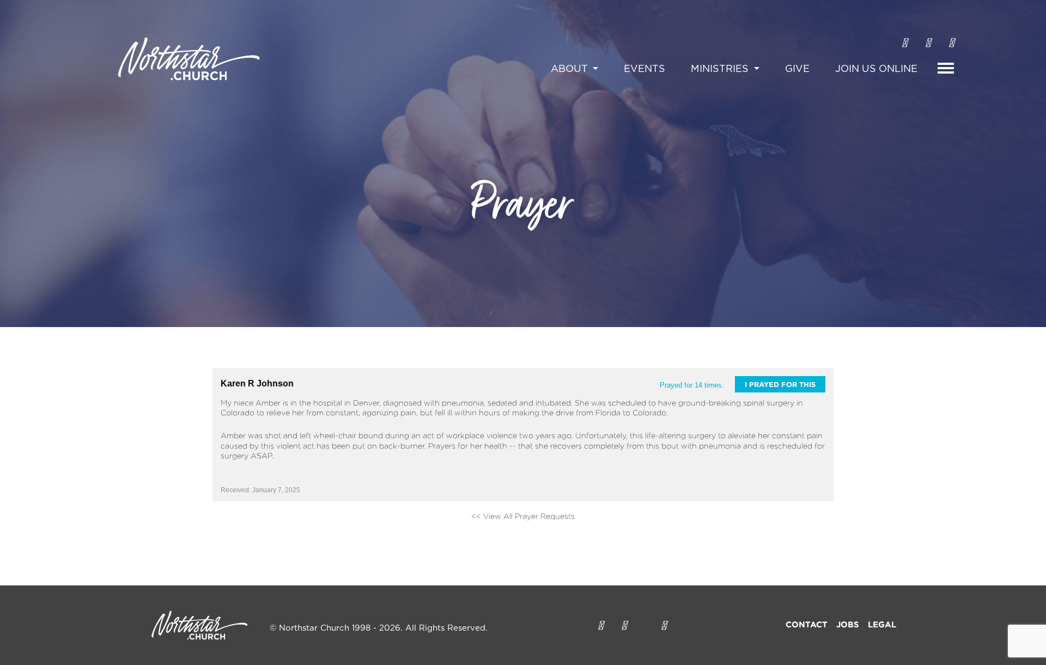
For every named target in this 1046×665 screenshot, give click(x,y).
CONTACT (807, 624)
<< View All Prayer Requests (523, 516)
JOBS (847, 624)
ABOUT (571, 69)
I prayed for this (780, 384)
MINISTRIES (721, 69)
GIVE (797, 69)
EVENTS (644, 69)
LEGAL (882, 624)
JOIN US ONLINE (876, 69)
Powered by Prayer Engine (252, 534)
